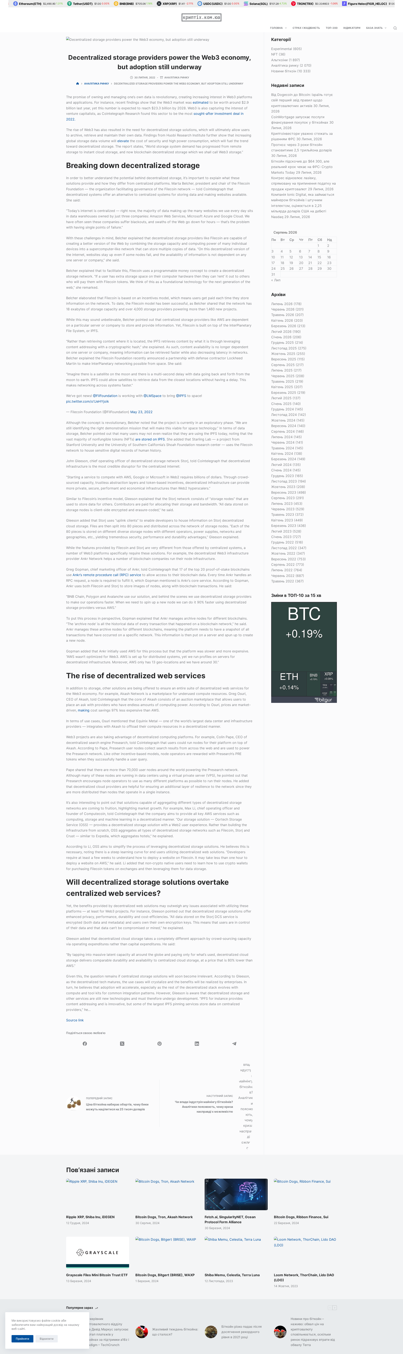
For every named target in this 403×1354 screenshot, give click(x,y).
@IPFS (181, 396)
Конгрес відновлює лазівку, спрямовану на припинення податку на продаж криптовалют (303, 183)
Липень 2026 (282, 304)
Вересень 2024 (283, 426)
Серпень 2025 (283, 365)
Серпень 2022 (283, 564)
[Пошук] (395, 28)
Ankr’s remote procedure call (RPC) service (107, 575)
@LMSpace (152, 396)
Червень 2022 (282, 576)
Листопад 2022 (284, 548)
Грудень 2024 (282, 409)
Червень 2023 (282, 509)
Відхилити (47, 1338)
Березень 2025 (283, 392)
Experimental (281, 49)
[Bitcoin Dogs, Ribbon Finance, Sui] (305, 1194)
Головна (276, 27)
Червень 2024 (282, 442)
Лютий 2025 (281, 398)
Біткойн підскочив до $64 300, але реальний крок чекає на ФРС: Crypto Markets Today (302, 167)
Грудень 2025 (282, 342)
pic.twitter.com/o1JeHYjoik (87, 401)
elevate (123, 141)
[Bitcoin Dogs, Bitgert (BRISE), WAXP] (166, 1252)
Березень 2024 (283, 459)
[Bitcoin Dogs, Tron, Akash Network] (166, 1194)
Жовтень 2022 (283, 553)
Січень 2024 (281, 470)
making (83, 710)
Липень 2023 (282, 503)
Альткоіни (279, 60)
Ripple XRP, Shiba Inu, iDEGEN (90, 1217)
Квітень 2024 (282, 453)
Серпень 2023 (283, 498)
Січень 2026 (281, 337)
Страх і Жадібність (306, 27)
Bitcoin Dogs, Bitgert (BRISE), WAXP (165, 1275)
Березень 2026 (283, 326)
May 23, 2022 (141, 412)
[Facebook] (84, 1043)
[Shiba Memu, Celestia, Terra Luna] (236, 1252)
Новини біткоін (283, 71)
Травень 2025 (282, 381)
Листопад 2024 (284, 415)
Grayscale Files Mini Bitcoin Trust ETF (97, 1275)
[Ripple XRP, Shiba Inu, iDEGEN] (97, 1194)
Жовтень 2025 (283, 354)
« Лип (275, 280)
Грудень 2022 (282, 542)
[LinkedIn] (197, 1043)
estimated (200, 102)
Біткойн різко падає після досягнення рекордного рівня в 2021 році (241, 1332)
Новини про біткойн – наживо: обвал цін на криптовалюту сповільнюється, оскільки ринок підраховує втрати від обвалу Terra (313, 1332)
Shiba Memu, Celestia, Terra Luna (232, 1275)
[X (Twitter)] (122, 1043)
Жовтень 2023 (283, 487)
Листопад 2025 (284, 348)
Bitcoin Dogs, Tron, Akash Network (164, 1217)
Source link (75, 1020)
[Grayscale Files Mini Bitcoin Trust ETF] (97, 1252)
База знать (374, 27)
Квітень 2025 (282, 387)
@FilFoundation (105, 396)
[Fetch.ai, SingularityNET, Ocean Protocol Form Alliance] (236, 1194)
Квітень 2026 (282, 320)
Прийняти (22, 1338)
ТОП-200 (332, 27)
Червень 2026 (282, 309)
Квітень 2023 (282, 520)
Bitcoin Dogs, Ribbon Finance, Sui (301, 1217)
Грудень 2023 (282, 476)
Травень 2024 (282, 448)
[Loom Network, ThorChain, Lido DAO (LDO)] (305, 1252)
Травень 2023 (282, 514)
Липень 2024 (282, 437)
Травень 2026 (282, 315)
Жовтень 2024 (283, 420)
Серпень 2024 (283, 431)
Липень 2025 (282, 370)
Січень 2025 (281, 404)
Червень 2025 (282, 376)
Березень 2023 (283, 526)
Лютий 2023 (281, 531)
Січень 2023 (281, 537)
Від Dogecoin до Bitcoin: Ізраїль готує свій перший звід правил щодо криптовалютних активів (302, 100)
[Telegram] (234, 1043)
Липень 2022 (282, 570)
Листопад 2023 (284, 481)
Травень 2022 (282, 581)
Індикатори (351, 27)
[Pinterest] (159, 1043)
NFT (274, 54)
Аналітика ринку (176, 77)
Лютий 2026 (281, 331)
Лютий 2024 (281, 465)
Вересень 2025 (283, 359)
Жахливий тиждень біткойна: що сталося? (175, 1332)
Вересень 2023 (283, 492)
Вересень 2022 (283, 559)
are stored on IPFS (150, 439)
